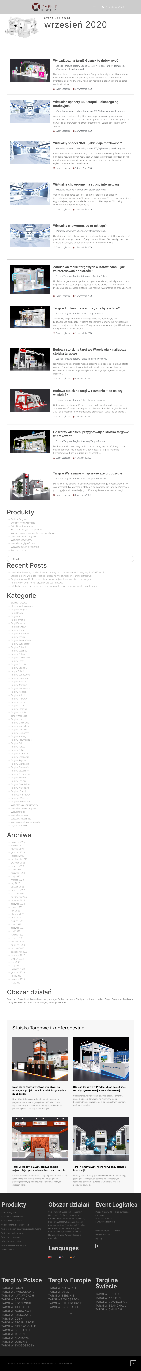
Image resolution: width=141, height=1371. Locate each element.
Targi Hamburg (18, 620)
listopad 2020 (17, 948)
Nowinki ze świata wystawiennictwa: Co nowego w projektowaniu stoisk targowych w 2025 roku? (57, 572)
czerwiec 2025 (18, 842)
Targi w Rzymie (18, 760)
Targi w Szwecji (18, 777)
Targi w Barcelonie (20, 633)
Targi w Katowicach (82, 276)
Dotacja (98, 1239)
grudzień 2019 (18, 972)
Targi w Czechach (19, 650)
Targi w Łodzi (17, 705)
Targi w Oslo (17, 743)
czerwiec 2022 (18, 904)
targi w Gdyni (17, 671)
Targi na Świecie (18, 626)
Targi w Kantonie (19, 685)
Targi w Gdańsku (81, 66)
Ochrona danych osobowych (107, 1230)
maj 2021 (15, 931)
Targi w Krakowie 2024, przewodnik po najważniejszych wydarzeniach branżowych (51, 579)
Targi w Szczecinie (20, 770)
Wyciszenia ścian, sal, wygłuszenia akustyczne (33, 533)
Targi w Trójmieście (114, 66)
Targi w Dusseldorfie (20, 657)
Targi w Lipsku (18, 702)
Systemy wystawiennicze (23, 522)
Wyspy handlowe (19, 825)
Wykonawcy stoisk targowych (70, 69)
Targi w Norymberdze (21, 740)
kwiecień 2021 (18, 934)
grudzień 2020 (18, 945)
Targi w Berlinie (18, 637)
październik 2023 (19, 859)
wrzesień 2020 (18, 955)
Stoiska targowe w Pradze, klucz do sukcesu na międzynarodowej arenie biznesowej (51, 576)
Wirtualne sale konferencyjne (24, 805)
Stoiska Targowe (64, 66)
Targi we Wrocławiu (97, 358)
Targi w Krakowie (81, 441)
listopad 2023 (17, 856)
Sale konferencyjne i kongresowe (26, 529)
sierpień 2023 (17, 866)
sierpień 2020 (17, 958)
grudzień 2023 (18, 852)
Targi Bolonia (17, 613)
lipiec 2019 (16, 976)
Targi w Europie (18, 664)
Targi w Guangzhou (20, 674)
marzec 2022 (17, 907)
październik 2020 (19, 952)
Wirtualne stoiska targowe (23, 536)
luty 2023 (15, 883)
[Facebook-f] (97, 1246)
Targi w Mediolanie (20, 722)
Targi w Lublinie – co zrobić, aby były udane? (86, 308)
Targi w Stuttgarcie (20, 764)
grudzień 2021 (18, 917)
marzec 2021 (17, 938)
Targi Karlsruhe (18, 623)
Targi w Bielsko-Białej (21, 640)
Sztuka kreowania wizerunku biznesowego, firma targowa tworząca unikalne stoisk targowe (55, 586)
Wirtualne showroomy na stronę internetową (86, 184)
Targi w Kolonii (18, 695)
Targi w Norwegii (19, 736)
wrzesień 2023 (18, 862)
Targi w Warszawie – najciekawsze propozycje (87, 473)
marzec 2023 (17, 880)
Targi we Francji (18, 791)
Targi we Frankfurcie (20, 794)
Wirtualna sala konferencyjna (25, 546)
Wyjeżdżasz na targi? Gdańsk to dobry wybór (86, 61)
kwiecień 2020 (18, 969)
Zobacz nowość (18, 550)
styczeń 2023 (17, 886)
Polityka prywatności (104, 1235)
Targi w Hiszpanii (19, 681)
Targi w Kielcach (19, 692)
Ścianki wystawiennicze (22, 526)
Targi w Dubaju (18, 654)
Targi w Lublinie (80, 313)
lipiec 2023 (16, 869)
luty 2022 (15, 910)
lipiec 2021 (16, 924)
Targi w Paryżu (18, 746)
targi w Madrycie (19, 716)
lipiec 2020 (16, 962)
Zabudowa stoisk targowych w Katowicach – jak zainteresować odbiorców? (89, 269)
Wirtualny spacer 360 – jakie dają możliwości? (87, 143)
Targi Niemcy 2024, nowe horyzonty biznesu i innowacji (37, 582)
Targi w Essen (17, 661)
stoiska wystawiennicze (22, 606)
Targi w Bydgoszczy (20, 644)
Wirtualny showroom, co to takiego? (80, 226)
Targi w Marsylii (18, 719)
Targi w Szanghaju (20, 767)
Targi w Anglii (17, 630)
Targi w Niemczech (20, 733)
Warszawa (62, 1222)
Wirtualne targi (18, 812)
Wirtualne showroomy (21, 540)
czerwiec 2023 (18, 873)
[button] (94, 6)
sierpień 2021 (17, 921)
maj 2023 (15, 876)
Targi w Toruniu (18, 781)
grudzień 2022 (18, 890)
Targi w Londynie (19, 709)
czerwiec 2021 (18, 928)
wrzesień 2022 (18, 900)
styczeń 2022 (17, 914)
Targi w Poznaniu (96, 400)
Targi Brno (16, 616)
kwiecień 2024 (18, 845)
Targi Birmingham (19, 609)
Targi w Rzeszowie (20, 757)
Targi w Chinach (18, 647)
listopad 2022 (17, 893)
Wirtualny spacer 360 (87, 111)
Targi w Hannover (19, 678)
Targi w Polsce (97, 66)
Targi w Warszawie (97, 478)
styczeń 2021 (17, 941)
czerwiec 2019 (18, 979)
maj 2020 (15, 965)
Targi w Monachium (20, 726)
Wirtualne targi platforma (23, 543)
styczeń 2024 (17, 849)
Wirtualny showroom (66, 111)
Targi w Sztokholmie (20, 774)
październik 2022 (19, 897)
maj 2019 (15, 982)
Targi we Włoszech (20, 798)
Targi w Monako (19, 729)
